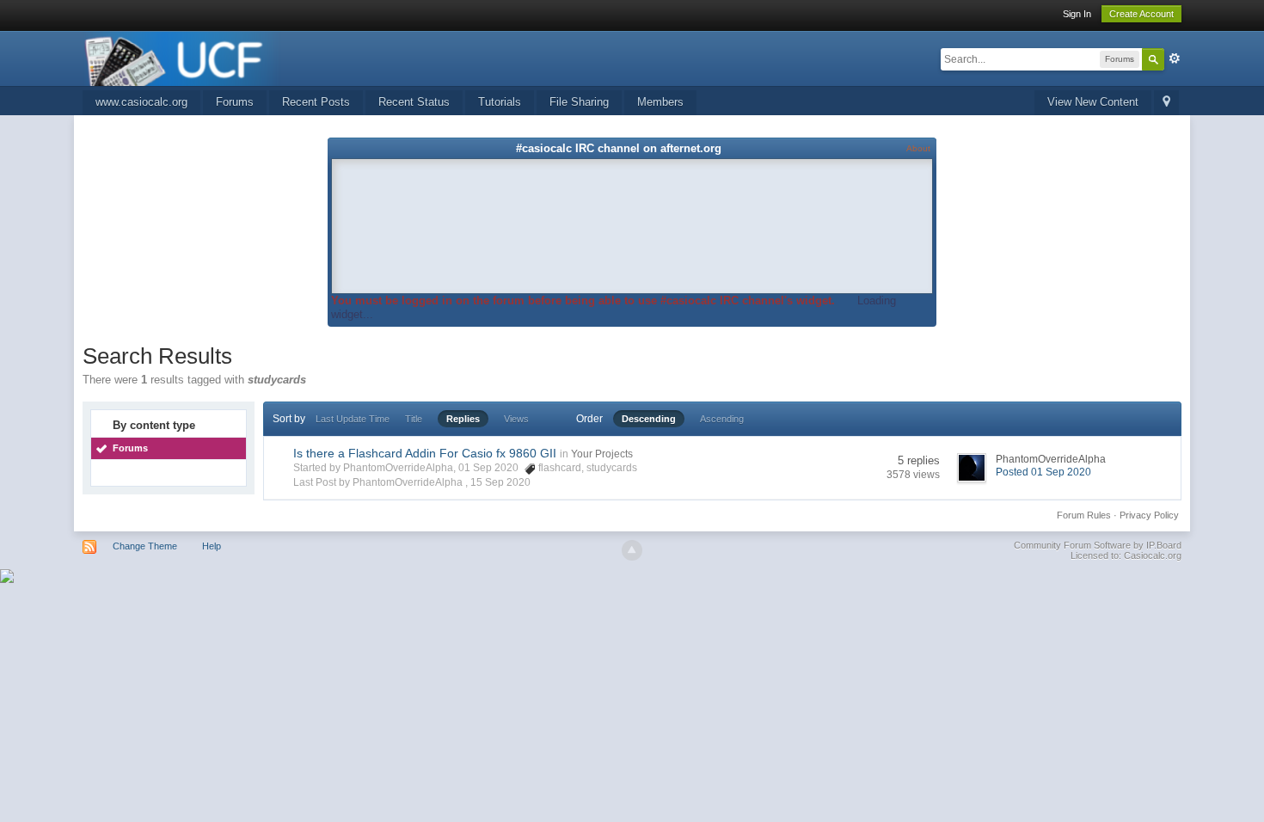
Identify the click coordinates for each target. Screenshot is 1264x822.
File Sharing (579, 101)
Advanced (1174, 58)
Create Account (1141, 14)
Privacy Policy (1149, 515)
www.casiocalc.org (141, 101)
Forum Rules (1084, 515)
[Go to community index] (182, 57)
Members (660, 101)
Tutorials (499, 101)
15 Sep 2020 (500, 482)
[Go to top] (632, 550)
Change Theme (145, 546)
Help (211, 546)
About (918, 148)
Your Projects (602, 454)
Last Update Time (353, 419)
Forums (235, 101)
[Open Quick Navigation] (1166, 102)
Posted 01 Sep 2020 (1043, 472)
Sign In (1077, 14)
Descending (649, 419)
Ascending (722, 419)
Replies (463, 419)
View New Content (1092, 101)
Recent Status (414, 101)
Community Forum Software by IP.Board (1097, 545)
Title (413, 419)
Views (516, 419)
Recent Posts (316, 101)
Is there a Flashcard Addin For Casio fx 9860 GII (424, 453)
